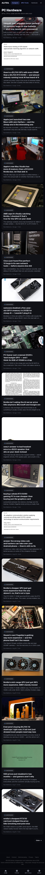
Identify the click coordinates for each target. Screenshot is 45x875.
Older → (39, 840)
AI (41, 3)
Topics (37, 857)
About (8, 857)
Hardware (34, 3)
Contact (14, 857)
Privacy (31, 857)
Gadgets (15, 3)
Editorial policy (22, 857)
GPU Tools (25, 3)
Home (5, 873)
